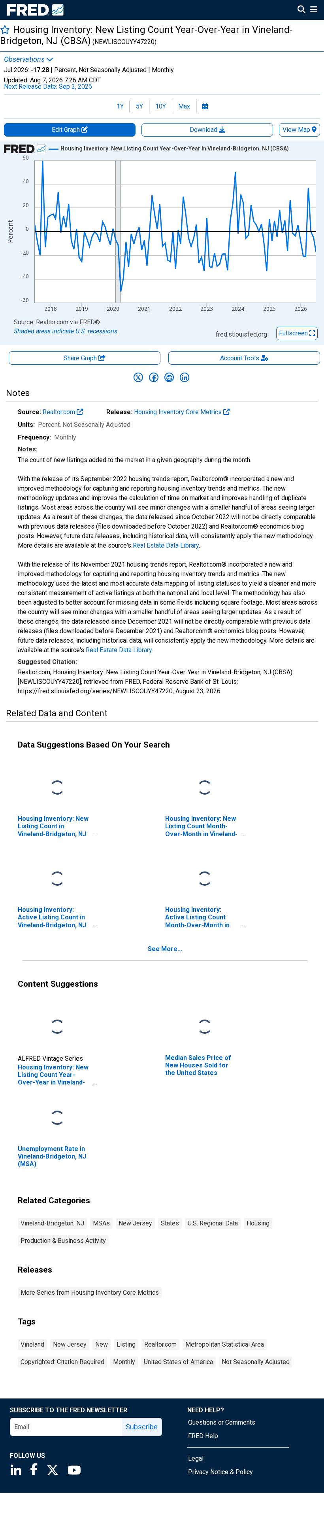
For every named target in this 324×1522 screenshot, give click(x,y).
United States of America (178, 1362)
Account (239, 358)
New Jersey (135, 1223)
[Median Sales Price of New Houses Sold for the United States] (204, 1027)
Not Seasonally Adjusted (256, 1362)
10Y (160, 106)
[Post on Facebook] (153, 377)
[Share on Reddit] (169, 377)
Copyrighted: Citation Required (62, 1362)
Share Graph (81, 358)
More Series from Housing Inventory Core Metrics (90, 1292)
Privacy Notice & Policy (220, 1472)
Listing (126, 1344)
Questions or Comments (221, 1422)
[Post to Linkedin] (184, 377)
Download (204, 129)
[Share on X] (138, 377)
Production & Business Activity (63, 1240)
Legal (195, 1458)
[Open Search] (301, 10)
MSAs (101, 1223)
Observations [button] (25, 59)
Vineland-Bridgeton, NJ (52, 1223)
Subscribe (142, 1427)
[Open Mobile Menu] (313, 10)
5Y (139, 106)
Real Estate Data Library (166, 545)
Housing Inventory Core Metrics (178, 412)
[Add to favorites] (5, 29)
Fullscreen (294, 333)
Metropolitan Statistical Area (224, 1344)
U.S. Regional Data (213, 1223)
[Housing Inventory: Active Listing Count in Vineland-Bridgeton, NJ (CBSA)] (57, 879)
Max (184, 106)
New (101, 1344)
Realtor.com (60, 412)
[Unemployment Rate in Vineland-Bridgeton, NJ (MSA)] (57, 1118)
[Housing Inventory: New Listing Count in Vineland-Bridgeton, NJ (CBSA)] (57, 788)
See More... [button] (165, 949)
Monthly (124, 1362)
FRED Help (203, 1436)
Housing (258, 1223)
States (170, 1223)
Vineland (32, 1344)
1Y (120, 106)
